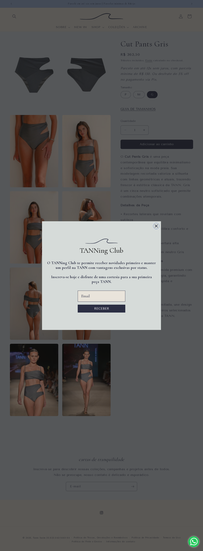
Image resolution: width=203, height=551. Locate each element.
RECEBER (101, 308)
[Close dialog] (156, 226)
